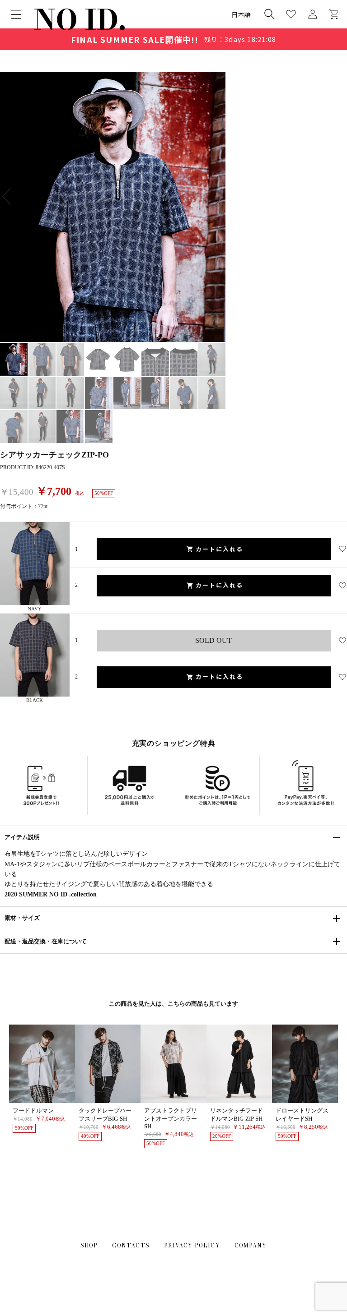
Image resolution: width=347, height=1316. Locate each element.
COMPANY (250, 1245)
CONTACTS (131, 1245)
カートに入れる (219, 549)
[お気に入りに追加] (342, 549)
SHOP (89, 1245)
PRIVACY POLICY (192, 1245)
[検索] (269, 14)
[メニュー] (16, 14)
